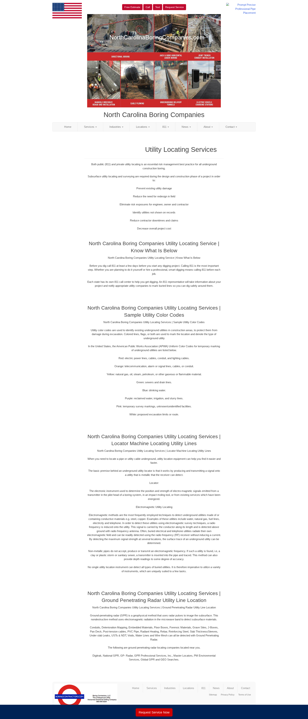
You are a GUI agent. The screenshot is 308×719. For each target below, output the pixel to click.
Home (67, 126)
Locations (142, 126)
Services (89, 126)
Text (157, 7)
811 (164, 126)
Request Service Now (154, 712)
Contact (230, 126)
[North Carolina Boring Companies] (85, 698)
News (185, 126)
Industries (115, 126)
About (207, 126)
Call (148, 7)
